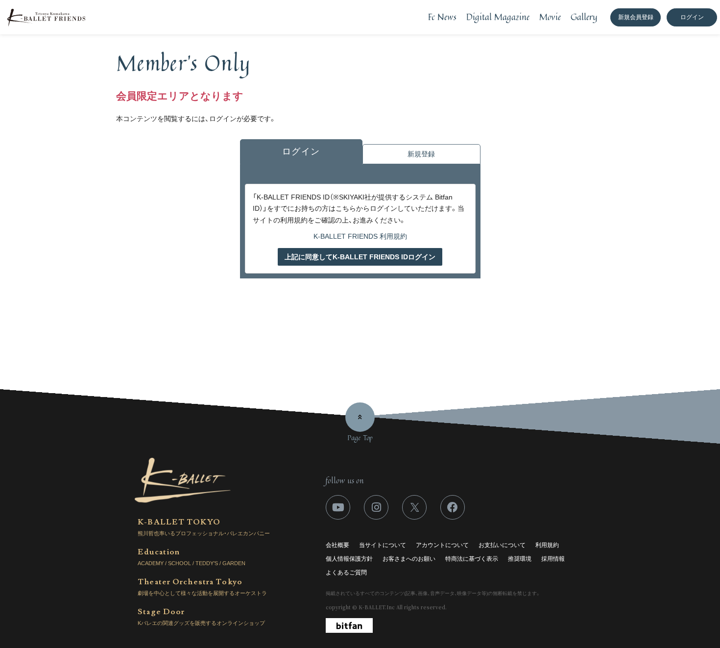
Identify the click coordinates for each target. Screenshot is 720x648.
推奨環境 (519, 558)
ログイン (692, 17)
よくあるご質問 (346, 572)
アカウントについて (442, 545)
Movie (550, 17)
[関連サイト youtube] (338, 507)
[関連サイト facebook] (452, 507)
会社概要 (337, 545)
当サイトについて (382, 545)
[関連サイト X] (414, 507)
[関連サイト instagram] (376, 507)
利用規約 (547, 545)
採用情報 (553, 558)
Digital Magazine (497, 17)
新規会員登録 (635, 17)
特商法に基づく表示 (471, 558)
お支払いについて (502, 545)
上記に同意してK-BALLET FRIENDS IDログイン (360, 257)
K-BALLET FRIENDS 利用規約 (360, 236)
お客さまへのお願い (409, 558)
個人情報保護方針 (349, 558)
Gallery (584, 17)
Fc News (442, 17)
